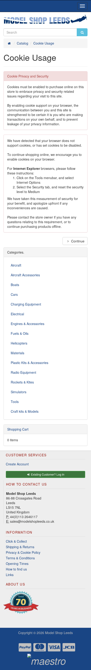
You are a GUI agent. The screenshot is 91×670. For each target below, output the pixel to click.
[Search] (82, 32)
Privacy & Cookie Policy (23, 552)
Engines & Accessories (27, 323)
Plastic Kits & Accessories (29, 362)
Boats (15, 284)
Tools (15, 401)
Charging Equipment (26, 304)
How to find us (16, 569)
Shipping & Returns (20, 546)
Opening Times (17, 563)
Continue (77, 241)
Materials (17, 353)
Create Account (17, 464)
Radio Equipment (23, 372)
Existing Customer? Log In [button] (47, 474)
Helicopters (19, 343)
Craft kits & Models (24, 411)
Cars (14, 294)
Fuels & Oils (19, 333)
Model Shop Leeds (59, 632)
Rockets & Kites (22, 382)
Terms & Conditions (20, 558)
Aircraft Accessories (25, 275)
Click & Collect (16, 541)
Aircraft (16, 265)
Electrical (17, 314)
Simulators (18, 392)
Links (10, 574)
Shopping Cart (17, 429)
